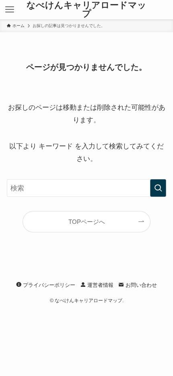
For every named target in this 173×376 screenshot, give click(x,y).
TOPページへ (86, 221)
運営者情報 (99, 285)
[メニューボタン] (9, 9)
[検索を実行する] (158, 188)
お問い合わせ (140, 285)
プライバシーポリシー (48, 285)
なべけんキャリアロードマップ (86, 10)
